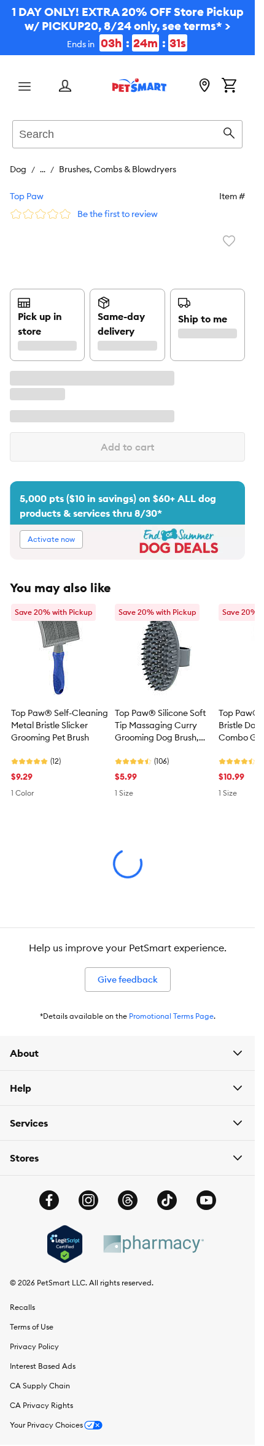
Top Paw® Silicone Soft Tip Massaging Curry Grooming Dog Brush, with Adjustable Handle (161, 725)
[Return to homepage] (139, 85)
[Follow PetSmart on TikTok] (167, 1200)
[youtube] (206, 1200)
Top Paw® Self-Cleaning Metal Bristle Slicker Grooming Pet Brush (59, 725)
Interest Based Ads (43, 1366)
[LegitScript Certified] (65, 1244)
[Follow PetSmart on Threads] (128, 1200)
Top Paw (27, 196)
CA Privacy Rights (41, 1405)
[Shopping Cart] (229, 86)
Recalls (22, 1307)
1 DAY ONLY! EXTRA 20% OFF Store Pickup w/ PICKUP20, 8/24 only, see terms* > (128, 27)
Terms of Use (31, 1326)
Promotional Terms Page (171, 1016)
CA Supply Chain (40, 1385)
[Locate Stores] (204, 86)
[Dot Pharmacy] (153, 1244)
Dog (18, 169)
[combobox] (127, 132)
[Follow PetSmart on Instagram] (88, 1200)
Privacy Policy (34, 1346)
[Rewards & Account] (65, 86)
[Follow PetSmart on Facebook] (49, 1200)
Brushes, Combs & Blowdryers (117, 169)
